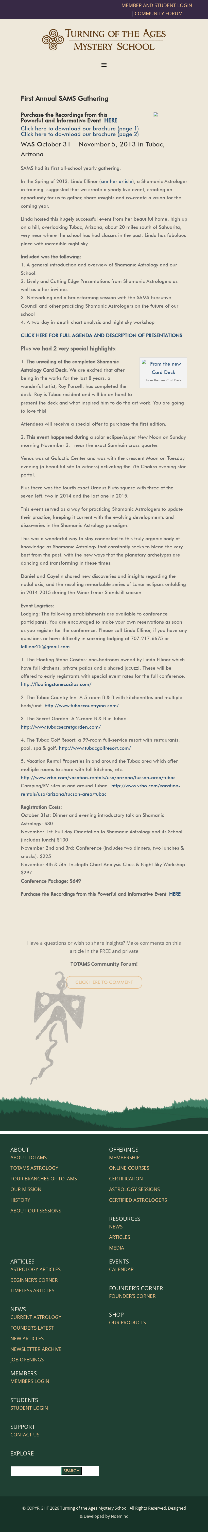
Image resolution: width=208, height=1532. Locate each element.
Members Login (29, 1381)
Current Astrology (35, 1317)
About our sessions (35, 1210)
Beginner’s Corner (34, 1280)
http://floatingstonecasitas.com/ (56, 684)
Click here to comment (104, 982)
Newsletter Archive (35, 1349)
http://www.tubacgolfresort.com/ (95, 748)
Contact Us (24, 1434)
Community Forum (159, 13)
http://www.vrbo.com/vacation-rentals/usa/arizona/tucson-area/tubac (98, 777)
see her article (116, 181)
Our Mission (25, 1189)
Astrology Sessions (134, 1189)
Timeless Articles (32, 1290)
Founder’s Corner (132, 1296)
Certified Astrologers (138, 1200)
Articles (119, 1237)
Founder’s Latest (32, 1328)
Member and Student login (157, 5)
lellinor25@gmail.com (45, 646)
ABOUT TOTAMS (28, 1157)
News (116, 1226)
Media (116, 1247)
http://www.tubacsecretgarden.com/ (61, 727)
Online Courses (129, 1168)
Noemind (120, 1516)
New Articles (27, 1338)
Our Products (127, 1322)
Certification (126, 1178)
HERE (110, 120)
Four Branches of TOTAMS (43, 1178)
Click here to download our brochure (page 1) (80, 128)
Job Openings (27, 1359)
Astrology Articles (35, 1269)
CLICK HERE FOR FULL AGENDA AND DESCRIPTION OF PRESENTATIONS (101, 335)
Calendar (121, 1269)
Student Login (29, 1408)
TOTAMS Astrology (34, 1168)
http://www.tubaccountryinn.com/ (82, 705)
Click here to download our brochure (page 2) (80, 134)
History (20, 1200)
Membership (124, 1157)
